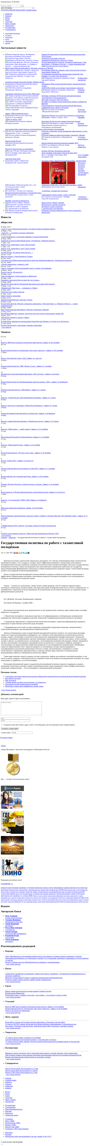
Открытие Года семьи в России (53, 58)
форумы (73, 888)
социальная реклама (31, 901)
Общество (9, 1086)
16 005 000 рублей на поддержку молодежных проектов (63, 88)
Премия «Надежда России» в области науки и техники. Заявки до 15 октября (30, 484)
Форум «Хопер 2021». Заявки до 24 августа (17, 461)
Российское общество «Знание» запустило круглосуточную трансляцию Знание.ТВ (32, 314)
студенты (8, 35)
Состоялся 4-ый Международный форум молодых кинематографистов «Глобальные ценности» (36, 260)
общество (8, 14)
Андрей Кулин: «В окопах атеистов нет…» (17, 252)
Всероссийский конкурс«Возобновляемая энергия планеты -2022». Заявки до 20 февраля (34, 382)
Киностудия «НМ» (12, 1127)
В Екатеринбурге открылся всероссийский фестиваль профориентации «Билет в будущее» (62, 107)
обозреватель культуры (13, 921)
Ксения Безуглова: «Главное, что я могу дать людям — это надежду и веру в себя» (36, 995)
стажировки (69, 898)
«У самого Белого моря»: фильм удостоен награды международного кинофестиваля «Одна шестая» (42, 1042)
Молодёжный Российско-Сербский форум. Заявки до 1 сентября (25, 437)
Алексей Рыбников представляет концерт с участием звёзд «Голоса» (31, 1040)
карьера (7, 43)
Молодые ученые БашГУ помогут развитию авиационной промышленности (34, 978)
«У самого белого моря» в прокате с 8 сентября (23, 1038)
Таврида (35, 896)
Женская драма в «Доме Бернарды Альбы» (17, 256)
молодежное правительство (70, 901)
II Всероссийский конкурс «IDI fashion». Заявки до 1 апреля (23, 390)
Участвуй (8, 22)
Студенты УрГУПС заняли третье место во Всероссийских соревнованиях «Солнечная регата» (40, 1024)
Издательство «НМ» (12, 1123)
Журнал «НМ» (10, 1125)
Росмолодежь (13, 890)
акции (72, 896)
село (11, 896)
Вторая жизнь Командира (14, 993)
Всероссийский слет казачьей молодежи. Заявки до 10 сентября (24, 476)
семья (2, 900)
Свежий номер (10, 1080)
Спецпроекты (10, 30)
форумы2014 (11, 894)
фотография (51, 900)
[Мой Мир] (28, 552)
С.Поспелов (13, 900)
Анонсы (8, 1084)
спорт (7, 892)
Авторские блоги (11, 1115)
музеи (80, 900)
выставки (67, 896)
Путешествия (10, 28)
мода (60, 900)
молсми (7, 900)
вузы (78, 888)
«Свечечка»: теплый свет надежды (55, 191)
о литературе (13, 929)
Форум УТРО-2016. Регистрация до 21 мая (21, 1072)
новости (4, 888)
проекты (59, 894)
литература (14, 892)
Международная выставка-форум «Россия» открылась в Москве (29, 68)
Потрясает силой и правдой (52, 207)
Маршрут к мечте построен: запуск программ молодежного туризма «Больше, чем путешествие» (41, 1053)
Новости (8, 1082)
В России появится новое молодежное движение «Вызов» (63, 135)
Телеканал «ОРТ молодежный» (17, 1129)
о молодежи (12, 936)
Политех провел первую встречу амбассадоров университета (28, 980)
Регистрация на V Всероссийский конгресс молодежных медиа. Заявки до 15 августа (33, 492)
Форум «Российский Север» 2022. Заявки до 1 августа (21, 358)
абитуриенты (5, 896)
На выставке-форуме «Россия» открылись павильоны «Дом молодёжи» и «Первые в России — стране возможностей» (64, 63)
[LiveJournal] (24, 552)
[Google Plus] (17, 552)
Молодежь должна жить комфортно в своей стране (24, 686)
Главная (4, 537)
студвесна (25, 896)
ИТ (22, 901)
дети (21, 894)
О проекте (9, 1119)
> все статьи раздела (8, 690)
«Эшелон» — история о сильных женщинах (17, 233)
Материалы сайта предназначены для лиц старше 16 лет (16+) (28, 1136)
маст (9, 898)
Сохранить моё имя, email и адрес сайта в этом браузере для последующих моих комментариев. (39, 725)
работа (76, 896)
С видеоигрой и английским (52, 208)
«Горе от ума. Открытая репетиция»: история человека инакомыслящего (28, 229)
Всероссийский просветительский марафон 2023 (60, 143)
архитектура (29, 898)
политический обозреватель (15, 933)
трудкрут (44, 900)
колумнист (12, 925)
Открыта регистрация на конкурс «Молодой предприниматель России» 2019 (30, 533)
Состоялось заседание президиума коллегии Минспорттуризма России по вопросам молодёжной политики (45, 676)
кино (47, 890)
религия (45, 896)
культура (3, 894)
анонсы (46, 888)
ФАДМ (61, 890)
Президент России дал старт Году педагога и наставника (63, 115)
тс (21, 896)
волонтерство (43, 892)
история (68, 892)
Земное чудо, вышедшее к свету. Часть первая (18, 249)
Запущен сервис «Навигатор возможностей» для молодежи (64, 161)
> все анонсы (6, 535)
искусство (85, 901)
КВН (82, 898)
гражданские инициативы (56, 896)
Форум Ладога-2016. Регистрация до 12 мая (21, 1069)
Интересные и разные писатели (53, 205)
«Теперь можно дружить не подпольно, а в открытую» (25, 682)
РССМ (86, 898)
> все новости (6, 327)
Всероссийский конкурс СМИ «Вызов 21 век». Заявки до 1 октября (26, 366)
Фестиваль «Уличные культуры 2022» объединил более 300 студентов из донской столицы (39, 1026)
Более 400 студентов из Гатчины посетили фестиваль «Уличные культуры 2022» (35, 1022)
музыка (25, 894)
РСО (40, 898)
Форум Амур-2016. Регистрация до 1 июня (21, 1071)
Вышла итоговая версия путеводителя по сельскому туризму (28, 1057)
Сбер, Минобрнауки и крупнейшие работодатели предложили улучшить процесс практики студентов (43, 956)
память (35, 892)
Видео (7, 1092)
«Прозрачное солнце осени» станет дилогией (59, 195)
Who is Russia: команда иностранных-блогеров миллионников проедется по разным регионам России (43, 1055)
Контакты (9, 1132)
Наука (7, 18)
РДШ (61, 901)
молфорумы (54, 890)
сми (25, 901)
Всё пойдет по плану (13, 678)
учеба (39, 900)
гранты (82, 894)
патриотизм (23, 890)
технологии (65, 900)
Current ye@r (6, 733)
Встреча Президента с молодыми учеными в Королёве (21, 325)
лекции (73, 894)
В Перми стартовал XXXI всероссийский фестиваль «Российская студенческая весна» (61, 97)
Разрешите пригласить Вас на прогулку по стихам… (20, 280)
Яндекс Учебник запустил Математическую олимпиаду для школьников (32, 962)
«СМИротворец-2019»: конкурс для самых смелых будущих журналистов (28, 526)
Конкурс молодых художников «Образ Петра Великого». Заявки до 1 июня (29, 406)
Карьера (8, 16)
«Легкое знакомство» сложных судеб (14, 264)
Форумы (8, 1111)
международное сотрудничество (75, 890)
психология (11, 901)
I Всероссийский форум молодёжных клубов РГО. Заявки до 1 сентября (28, 469)
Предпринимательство (13, 1109)
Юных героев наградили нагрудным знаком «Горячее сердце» (28, 991)
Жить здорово (10, 24)
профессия (16, 896)
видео (7, 39)
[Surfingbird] (26, 552)
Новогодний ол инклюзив (11, 296)
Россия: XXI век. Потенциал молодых (56, 151)
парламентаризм (73, 900)
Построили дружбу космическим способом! (21, 684)
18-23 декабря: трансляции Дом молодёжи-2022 (59, 153)
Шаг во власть (10, 680)
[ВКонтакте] (15, 552)
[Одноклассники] (19, 552)
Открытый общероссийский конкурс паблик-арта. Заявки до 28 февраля (28, 413)
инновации (4, 898)
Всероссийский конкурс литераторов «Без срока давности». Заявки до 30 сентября (32, 350)
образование (9, 41)
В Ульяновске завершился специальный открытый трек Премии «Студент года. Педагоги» (62, 75)
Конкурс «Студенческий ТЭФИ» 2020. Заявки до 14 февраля (23, 500)
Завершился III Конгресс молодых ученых (57, 60)
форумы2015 (66, 894)
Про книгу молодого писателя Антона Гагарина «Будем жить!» (83, 167)
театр (17, 894)
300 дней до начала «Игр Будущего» (55, 100)
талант (39, 901)
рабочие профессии (49, 894)
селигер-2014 (21, 898)
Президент (61, 898)
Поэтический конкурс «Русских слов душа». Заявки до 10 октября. (26, 453)
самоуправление (53, 898)
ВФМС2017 (18, 901)
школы (42, 890)
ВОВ (30, 896)
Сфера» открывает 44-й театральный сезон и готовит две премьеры (26, 268)
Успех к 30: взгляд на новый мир (17, 1011)
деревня (34, 900)
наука (3, 892)
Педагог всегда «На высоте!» (12, 272)
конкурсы (83, 888)
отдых (40, 896)
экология (20, 900)
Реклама (8, 1134)
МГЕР (80, 901)
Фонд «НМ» (9, 1121)
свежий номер (31, 10)
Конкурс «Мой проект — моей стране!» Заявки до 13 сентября (24, 429)
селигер (35, 898)
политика (74, 892)
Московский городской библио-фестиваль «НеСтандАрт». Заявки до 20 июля (30, 374)
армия (43, 901)
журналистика (38, 894)
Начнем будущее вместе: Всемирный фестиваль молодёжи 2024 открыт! (28, 284)
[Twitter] (21, 552)
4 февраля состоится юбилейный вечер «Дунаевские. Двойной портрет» (28, 241)
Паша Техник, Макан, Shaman (53, 203)
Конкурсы (9, 1113)
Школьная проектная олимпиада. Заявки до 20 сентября (22, 508)
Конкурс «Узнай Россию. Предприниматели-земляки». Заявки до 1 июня (28, 398)
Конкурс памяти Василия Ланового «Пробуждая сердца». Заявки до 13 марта (30, 421)
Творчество (9, 26)
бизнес (30, 894)
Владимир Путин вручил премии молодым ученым (61, 121)
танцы (81, 896)
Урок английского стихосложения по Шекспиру (19, 276)
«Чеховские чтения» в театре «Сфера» (15, 317)
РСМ (77, 894)
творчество (9, 37)
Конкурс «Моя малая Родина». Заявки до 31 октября (20, 445)
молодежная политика (12, 33)
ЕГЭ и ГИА (4, 901)
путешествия (27, 900)
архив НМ (81, 892)
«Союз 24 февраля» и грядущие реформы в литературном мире (24, 237)
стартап (13, 898)
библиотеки (77, 898)
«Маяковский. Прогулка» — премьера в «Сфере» (19, 288)
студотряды (85, 900)
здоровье (21, 892)
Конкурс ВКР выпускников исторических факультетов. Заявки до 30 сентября (30, 342)
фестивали (4, 890)
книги (57, 900)
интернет (45, 898)
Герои (7, 20)
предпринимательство (56, 892)
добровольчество (34, 890)
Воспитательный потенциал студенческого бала (23, 193)
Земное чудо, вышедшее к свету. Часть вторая (18, 245)
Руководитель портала (13, 917)
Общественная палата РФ (52, 901)
